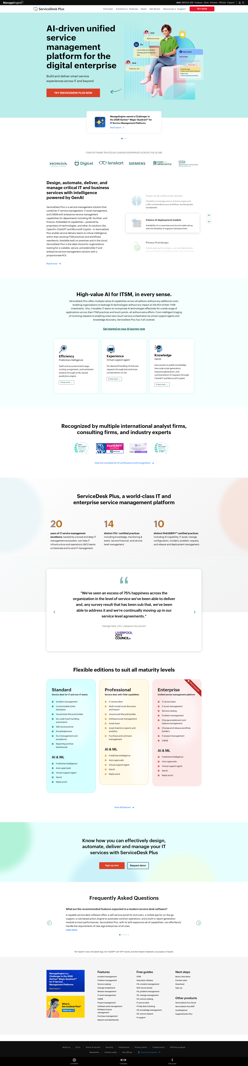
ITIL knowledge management (149, 1010)
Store (206, 3)
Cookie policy (159, 1047)
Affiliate (222, 3)
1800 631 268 (184, 3)
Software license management (105, 1011)
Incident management (67, 702)
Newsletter (94, 1052)
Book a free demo (183, 977)
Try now (202, 9)
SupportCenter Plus (183, 1014)
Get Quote (154, 9)
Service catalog (169, 711)
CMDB (165, 740)
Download (179, 984)
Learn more (71, 930)
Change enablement (172, 720)
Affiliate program (178, 1047)
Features (133, 9)
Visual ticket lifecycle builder (69, 714)
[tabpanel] (124, 122)
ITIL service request (145, 1014)
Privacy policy (141, 1047)
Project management (107, 1003)
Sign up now (112, 865)
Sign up (178, 988)
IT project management (173, 736)
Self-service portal (64, 727)
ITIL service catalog (145, 999)
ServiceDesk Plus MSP (185, 1006)
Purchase (113, 736)
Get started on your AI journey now (124, 328)
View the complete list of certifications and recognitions (123, 463)
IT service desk (143, 1003)
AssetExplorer (181, 1010)
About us (66, 1047)
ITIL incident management (148, 984)
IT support (141, 1018)
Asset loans (114, 723)
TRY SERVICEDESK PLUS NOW (73, 92)
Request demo (138, 865)
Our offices (127, 1052)
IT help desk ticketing (146, 1006)
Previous (49, 923)
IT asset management (172, 706)
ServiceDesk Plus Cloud (185, 1003)
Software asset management (123, 719)
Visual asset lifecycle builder (122, 714)
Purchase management (108, 1016)
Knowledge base (64, 731)
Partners (214, 3)
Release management (107, 991)
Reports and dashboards (108, 1020)
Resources (168, 9)
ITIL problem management (148, 991)
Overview (108, 9)
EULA (78, 1047)
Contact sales (181, 980)
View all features (122, 807)
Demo (144, 9)
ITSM (139, 977)
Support (181, 9)
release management (172, 723)
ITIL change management (148, 995)
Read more (52, 263)
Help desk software (145, 980)
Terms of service (93, 1047)
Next (198, 923)
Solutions (121, 9)
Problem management (173, 715)
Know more (66, 382)
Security (109, 1047)
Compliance (123, 1047)
